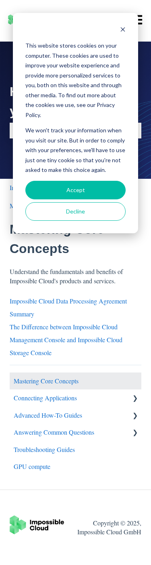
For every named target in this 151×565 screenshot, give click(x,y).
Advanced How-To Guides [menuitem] (48, 415)
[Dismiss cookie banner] (123, 30)
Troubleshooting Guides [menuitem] (44, 449)
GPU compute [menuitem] (32, 466)
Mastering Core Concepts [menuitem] (46, 381)
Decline (75, 211)
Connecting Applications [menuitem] (45, 397)
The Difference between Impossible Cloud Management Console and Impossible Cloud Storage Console (66, 339)
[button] (134, 398)
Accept (75, 189)
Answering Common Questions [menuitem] (54, 432)
